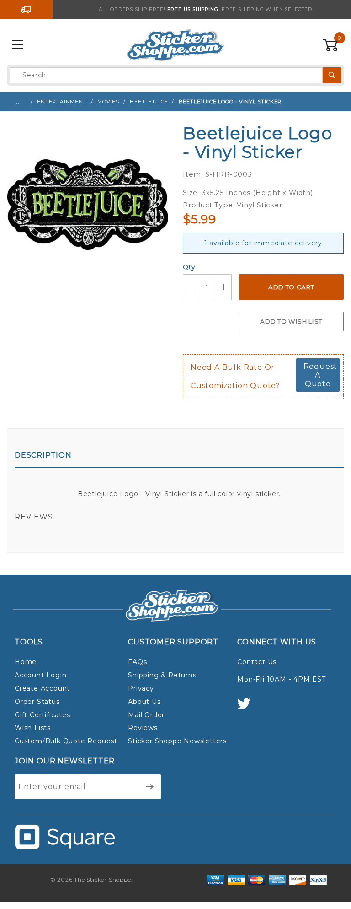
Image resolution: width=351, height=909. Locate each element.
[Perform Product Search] (332, 75)
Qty (189, 267)
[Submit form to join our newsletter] (150, 786)
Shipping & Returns (162, 675)
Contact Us (257, 662)
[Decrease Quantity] (191, 287)
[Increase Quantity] (223, 287)
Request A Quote (320, 375)
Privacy (141, 688)
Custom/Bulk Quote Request (66, 741)
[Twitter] (247, 708)
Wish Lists (33, 728)
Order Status (37, 702)
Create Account (42, 688)
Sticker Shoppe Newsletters (177, 741)
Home (26, 662)
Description (43, 455)
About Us (144, 702)
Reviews (34, 517)
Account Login (40, 675)
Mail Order (146, 715)
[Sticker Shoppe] (175, 44)
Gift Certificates (42, 715)
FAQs (137, 662)
